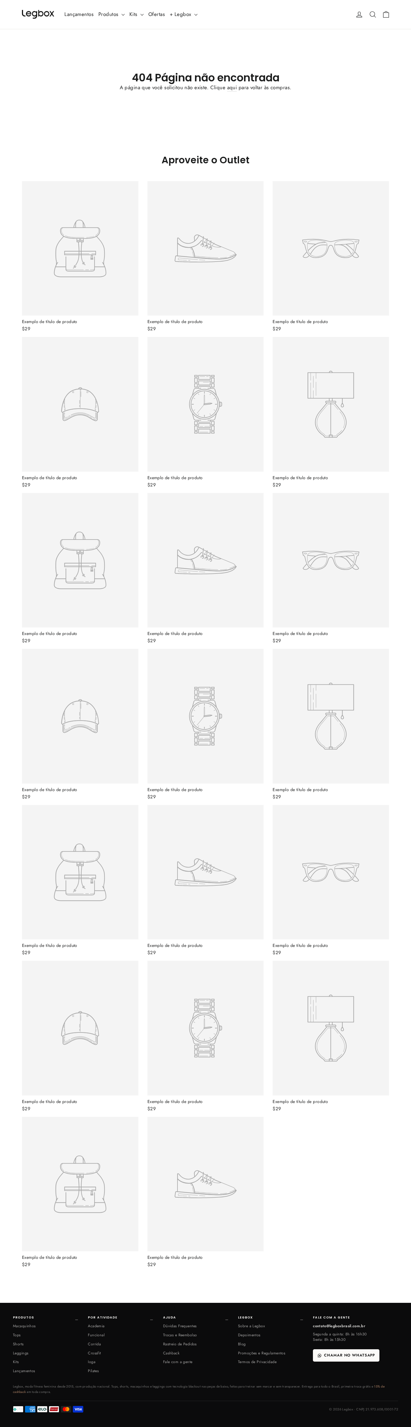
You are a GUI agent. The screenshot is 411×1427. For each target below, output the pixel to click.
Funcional (96, 1335)
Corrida (94, 1344)
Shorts (18, 1344)
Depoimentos (249, 1335)
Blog (242, 1344)
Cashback (171, 1353)
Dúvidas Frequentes (180, 1326)
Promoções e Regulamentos (261, 1353)
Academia (96, 1326)
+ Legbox (181, 14)
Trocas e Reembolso (180, 1335)
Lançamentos (79, 14)
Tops (17, 1335)
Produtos (109, 14)
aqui (232, 87)
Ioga (91, 1362)
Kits (134, 14)
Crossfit (94, 1353)
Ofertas (156, 14)
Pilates (93, 1371)
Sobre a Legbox (251, 1326)
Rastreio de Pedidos (180, 1344)
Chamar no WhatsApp (349, 1355)
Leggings (20, 1353)
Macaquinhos (24, 1326)
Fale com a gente (178, 1362)
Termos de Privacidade (257, 1362)
